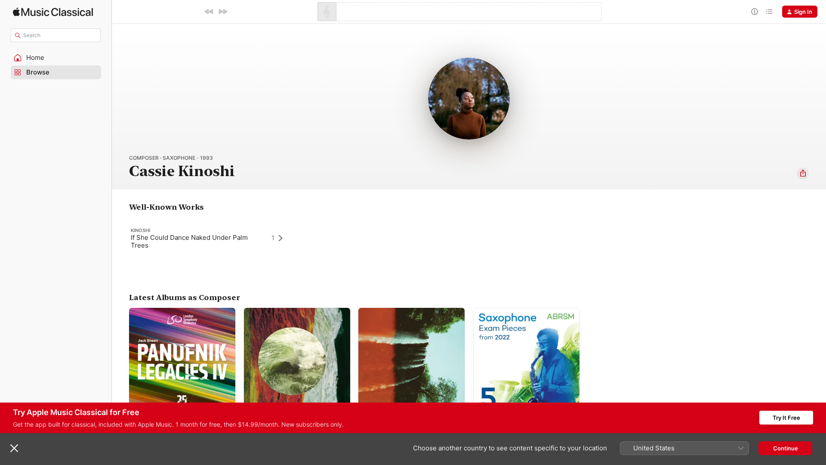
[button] (56, 57)
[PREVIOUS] (209, 12)
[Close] (14, 448)
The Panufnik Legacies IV (163, 311)
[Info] (754, 12)
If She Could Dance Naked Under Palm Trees (189, 241)
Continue (785, 448)
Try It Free (786, 417)
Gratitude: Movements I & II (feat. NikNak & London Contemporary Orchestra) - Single (403, 318)
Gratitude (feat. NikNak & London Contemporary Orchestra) (288, 315)
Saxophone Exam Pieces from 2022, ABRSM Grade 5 (521, 315)
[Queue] (769, 12)
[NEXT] (223, 12)
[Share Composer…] (803, 173)
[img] (53, 12)
